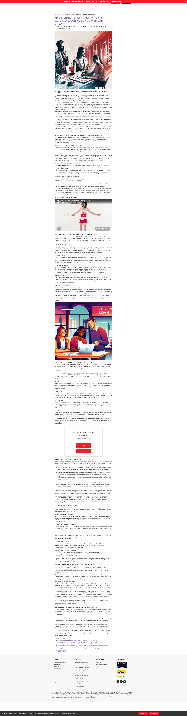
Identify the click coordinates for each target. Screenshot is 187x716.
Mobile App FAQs (120, 676)
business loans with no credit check (88, 492)
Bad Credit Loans (58, 668)
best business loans (99, 461)
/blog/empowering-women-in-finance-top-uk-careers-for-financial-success (77, 640)
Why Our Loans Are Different (60, 662)
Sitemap (97, 678)
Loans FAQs (57, 666)
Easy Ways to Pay (58, 680)
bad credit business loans (62, 492)
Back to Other (62, 651)
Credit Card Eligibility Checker (81, 681)
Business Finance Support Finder (79, 281)
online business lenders (85, 617)
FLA (97, 670)
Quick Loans (57, 672)
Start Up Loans (103, 277)
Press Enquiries (99, 683)
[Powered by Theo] (121, 672)
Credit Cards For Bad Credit (81, 664)
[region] (93, 713)
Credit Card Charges (79, 686)
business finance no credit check (94, 545)
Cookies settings (132, 713)
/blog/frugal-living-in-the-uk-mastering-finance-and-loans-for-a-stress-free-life (78, 649)
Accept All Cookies (154, 713)
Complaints (98, 680)
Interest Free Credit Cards (81, 670)
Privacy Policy (99, 676)
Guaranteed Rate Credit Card (81, 662)
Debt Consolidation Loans (60, 676)
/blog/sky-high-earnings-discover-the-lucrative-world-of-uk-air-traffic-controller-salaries (81, 642)
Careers (97, 668)
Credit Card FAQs (79, 678)
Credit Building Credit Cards (81, 683)
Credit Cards (83, 451)
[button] (185, 2)
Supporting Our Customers (102, 664)
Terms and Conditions (101, 674)
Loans (83, 445)
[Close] (184, 713)
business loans (106, 165)
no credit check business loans (89, 170)
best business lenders (70, 124)
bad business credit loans (81, 113)
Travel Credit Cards (79, 673)
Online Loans (57, 670)
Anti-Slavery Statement (101, 672)
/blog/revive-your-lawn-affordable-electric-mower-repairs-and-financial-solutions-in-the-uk (82, 644)
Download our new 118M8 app (95, 1)
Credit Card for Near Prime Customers (83, 675)
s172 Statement (99, 682)
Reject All (143, 713)
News (97, 666)
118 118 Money (79, 130)
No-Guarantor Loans (58, 678)
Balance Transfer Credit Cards (82, 667)
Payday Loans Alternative (60, 682)
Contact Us (98, 662)
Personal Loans (57, 674)
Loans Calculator (58, 664)
